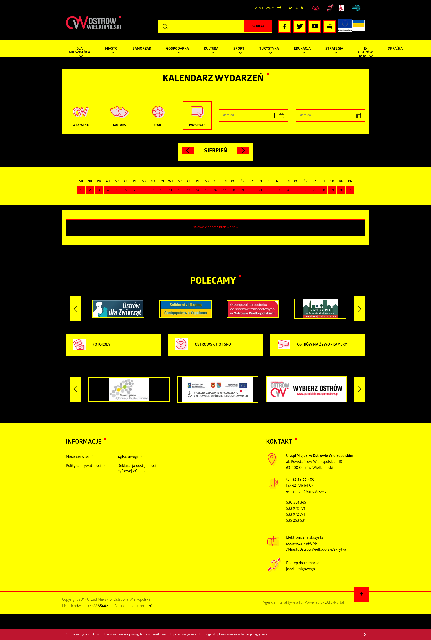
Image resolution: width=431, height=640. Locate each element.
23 (278, 190)
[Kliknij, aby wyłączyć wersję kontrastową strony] (316, 8)
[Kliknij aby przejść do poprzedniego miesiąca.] (188, 150)
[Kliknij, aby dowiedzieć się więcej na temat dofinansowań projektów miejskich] (345, 26)
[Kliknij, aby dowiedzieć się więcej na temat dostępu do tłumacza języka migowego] (330, 8)
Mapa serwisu (77, 457)
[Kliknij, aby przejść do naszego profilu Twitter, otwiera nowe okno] (299, 26)
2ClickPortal (334, 603)
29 (332, 190)
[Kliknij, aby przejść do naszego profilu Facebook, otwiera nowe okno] (284, 26)
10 (161, 190)
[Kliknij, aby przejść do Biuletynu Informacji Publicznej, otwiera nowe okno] (329, 26)
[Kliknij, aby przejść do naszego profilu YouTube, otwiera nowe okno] (314, 26)
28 (323, 190)
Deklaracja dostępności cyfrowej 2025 (137, 469)
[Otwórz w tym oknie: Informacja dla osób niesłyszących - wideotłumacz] (274, 572)
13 (188, 190)
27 (314, 190)
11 (170, 190)
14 (197, 190)
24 (287, 190)
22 (269, 190)
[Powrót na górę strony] (361, 594)
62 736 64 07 (302, 486)
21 (260, 190)
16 (215, 190)
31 (350, 190)
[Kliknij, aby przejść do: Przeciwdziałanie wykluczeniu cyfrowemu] (342, 8)
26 (305, 190)
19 (242, 190)
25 (296, 190)
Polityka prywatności (83, 466)
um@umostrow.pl (312, 492)
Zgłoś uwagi (128, 457)
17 (224, 190)
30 (341, 190)
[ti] (301, 603)
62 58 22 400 (303, 480)
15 (206, 190)
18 (233, 190)
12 (179, 190)
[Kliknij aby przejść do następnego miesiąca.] (243, 150)
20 (251, 190)
